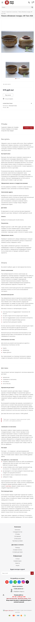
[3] (7, 84)
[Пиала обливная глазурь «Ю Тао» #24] (18, 70)
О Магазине (17, 538)
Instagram (23, 582)
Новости (17, 563)
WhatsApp (15, 582)
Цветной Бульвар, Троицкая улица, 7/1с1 (18, 598)
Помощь (17, 547)
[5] (10, 84)
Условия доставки (18, 552)
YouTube (7, 582)
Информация (17, 556)
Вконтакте (19, 582)
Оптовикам (17, 536)
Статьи (17, 558)
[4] (8, 84)
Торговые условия (17, 541)
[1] (4, 84)
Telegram (11, 582)
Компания (17, 527)
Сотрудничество (17, 532)
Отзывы (17, 534)
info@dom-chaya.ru (18, 591)
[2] (5, 84)
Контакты (17, 529)
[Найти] (32, 7)
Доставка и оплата (18, 544)
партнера (8, 486)
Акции (17, 565)
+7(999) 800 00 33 (18, 588)
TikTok (27, 582)
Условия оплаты (17, 550)
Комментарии (17, 561)
